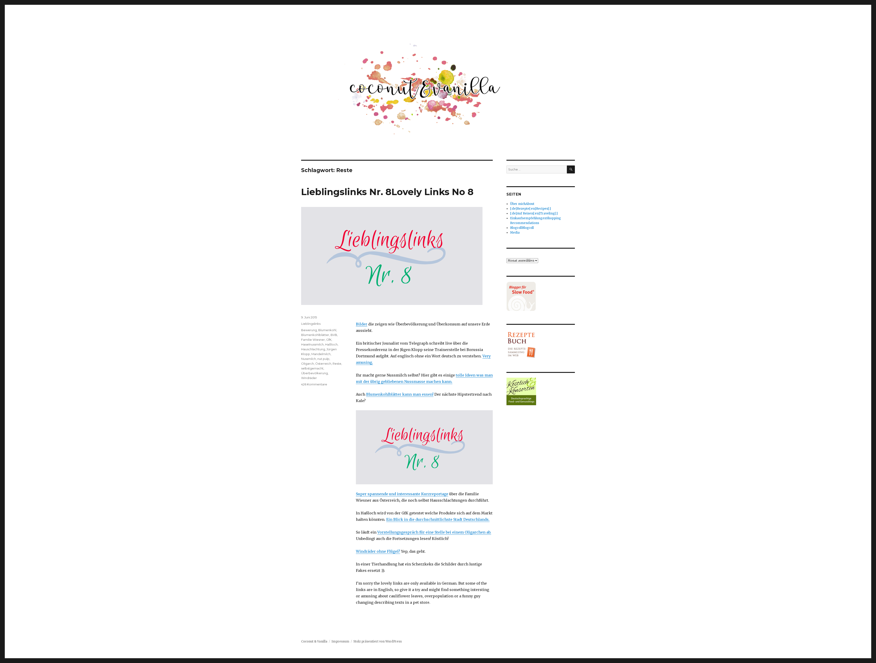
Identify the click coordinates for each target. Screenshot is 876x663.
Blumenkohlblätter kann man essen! (399, 394)
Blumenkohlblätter (315, 335)
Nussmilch (308, 359)
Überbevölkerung (314, 373)
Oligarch (307, 363)
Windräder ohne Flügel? (378, 551)
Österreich (323, 363)
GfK (328, 339)
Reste (337, 363)
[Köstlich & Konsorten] (540, 391)
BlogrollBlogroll (522, 228)
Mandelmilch (321, 354)
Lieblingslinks (311, 323)
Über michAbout (522, 204)
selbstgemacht (312, 368)
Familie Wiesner (313, 339)
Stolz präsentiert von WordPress (377, 641)
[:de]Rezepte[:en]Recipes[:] (530, 209)
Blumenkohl (327, 330)
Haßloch (331, 344)
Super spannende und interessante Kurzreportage (402, 494)
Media (515, 233)
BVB (334, 335)
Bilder (361, 324)
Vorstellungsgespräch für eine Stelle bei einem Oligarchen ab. (434, 532)
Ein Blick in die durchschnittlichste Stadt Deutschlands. (438, 519)
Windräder (309, 378)
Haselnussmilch (312, 344)
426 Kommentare (314, 384)
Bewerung (309, 330)
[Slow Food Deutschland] (540, 296)
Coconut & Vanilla (314, 641)
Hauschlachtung (313, 349)
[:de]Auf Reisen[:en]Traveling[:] (534, 213)
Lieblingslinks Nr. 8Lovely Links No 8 (387, 191)
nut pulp (323, 359)
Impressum (340, 641)
